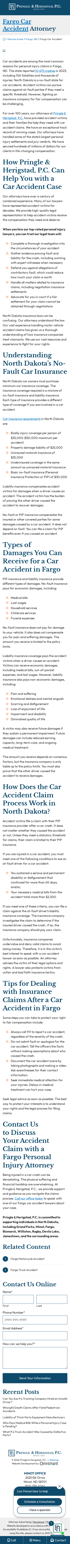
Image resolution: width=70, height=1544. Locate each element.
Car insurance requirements (22, 419)
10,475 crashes (45, 71)
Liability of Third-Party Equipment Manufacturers (34, 1417)
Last (39, 1305)
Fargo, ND (32, 39)
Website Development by (35, 1463)
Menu (37, 1540)
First (6, 1305)
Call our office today (29, 1198)
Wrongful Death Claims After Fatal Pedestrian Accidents (31, 1409)
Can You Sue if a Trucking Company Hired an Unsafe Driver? (35, 1400)
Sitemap (54, 1460)
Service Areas (15, 39)
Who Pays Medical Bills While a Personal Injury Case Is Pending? (34, 1424)
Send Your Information (35, 1378)
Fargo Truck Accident (24, 1270)
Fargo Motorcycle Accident (28, 1259)
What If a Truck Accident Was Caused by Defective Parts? (34, 1433)
